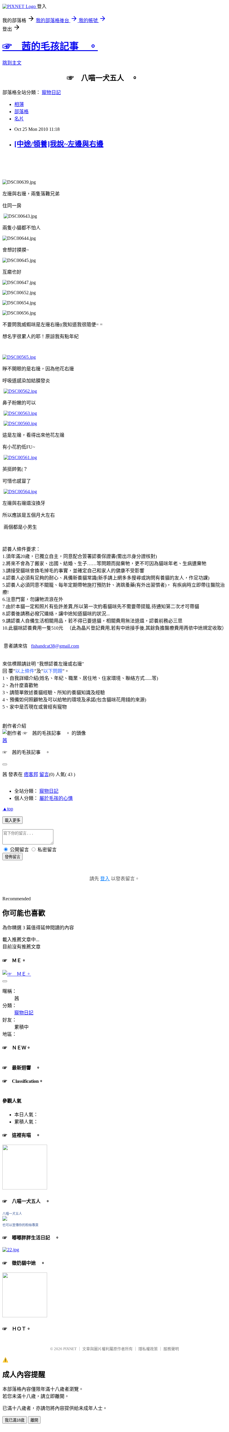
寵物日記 (51, 92)
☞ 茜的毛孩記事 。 (50, 46)
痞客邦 (31, 774)
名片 (19, 118)
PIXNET (70, 1349)
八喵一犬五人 (12, 1213)
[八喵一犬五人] (4, 1219)
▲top (7, 808)
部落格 (21, 111)
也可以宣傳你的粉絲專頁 (20, 1225)
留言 (44, 774)
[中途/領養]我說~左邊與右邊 (58, 144)
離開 (34, 1420)
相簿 (19, 104)
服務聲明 (171, 1349)
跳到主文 (11, 62)
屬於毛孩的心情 (56, 798)
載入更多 (12, 820)
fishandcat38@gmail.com (55, 645)
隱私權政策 (148, 1349)
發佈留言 (12, 857)
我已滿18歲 (14, 1420)
